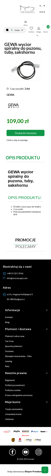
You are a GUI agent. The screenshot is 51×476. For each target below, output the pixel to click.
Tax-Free (9, 341)
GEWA (10, 94)
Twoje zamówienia (13, 409)
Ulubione (9, 419)
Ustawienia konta (13, 414)
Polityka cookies (13, 390)
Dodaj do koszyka (25, 133)
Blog (7, 322)
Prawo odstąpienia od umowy (19, 395)
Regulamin (10, 380)
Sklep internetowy (24, 471)
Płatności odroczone (14, 336)
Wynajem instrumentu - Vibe (18, 356)
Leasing (8, 361)
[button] (7, 30)
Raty (7, 366)
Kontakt (9, 317)
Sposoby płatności (13, 346)
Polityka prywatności (15, 385)
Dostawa (9, 351)
